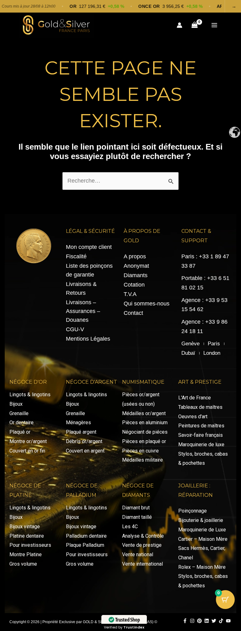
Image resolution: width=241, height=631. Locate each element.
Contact (133, 313)
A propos (135, 256)
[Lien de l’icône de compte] (179, 25)
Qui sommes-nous (146, 303)
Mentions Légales (88, 339)
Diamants (135, 275)
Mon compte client (89, 247)
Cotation (134, 285)
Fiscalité (76, 256)
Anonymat (136, 266)
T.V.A (130, 294)
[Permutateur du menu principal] (214, 25)
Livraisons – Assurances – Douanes (83, 311)
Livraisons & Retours (81, 288)
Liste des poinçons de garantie (89, 270)
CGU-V (75, 329)
